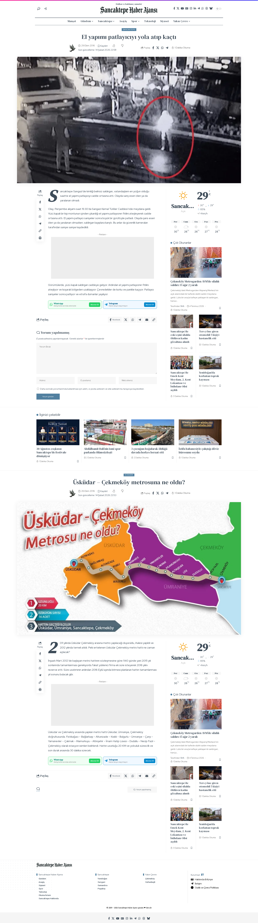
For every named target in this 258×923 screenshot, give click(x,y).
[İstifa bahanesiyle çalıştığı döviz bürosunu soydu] (200, 432)
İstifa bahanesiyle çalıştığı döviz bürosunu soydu (199, 450)
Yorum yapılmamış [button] (143, 789)
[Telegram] (199, 8)
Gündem (129, 475)
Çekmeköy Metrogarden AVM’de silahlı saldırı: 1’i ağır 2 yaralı (195, 283)
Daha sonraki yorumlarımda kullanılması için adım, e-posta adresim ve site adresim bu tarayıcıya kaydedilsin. (92, 388)
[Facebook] (174, 8)
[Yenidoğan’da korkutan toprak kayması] (210, 362)
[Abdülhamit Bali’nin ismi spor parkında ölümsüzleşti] (105, 432)
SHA (182, 306)
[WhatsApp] (203, 8)
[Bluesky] (211, 8)
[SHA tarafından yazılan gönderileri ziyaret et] (72, 47)
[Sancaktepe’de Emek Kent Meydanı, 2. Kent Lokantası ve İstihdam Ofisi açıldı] (182, 362)
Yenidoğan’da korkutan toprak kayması (209, 376)
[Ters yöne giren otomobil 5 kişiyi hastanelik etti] (210, 321)
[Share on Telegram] (167, 47)
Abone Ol (94, 304)
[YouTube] (182, 8)
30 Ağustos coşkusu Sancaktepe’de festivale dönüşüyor (51, 452)
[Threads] (207, 8)
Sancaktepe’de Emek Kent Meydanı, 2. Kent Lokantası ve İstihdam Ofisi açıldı (181, 381)
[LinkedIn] (195, 8)
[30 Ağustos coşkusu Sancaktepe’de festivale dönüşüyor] (57, 432)
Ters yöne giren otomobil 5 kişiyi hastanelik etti (209, 335)
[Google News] (187, 8)
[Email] (147, 320)
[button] (38, 8)
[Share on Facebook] (153, 47)
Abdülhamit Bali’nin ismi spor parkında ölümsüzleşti (102, 450)
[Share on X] (158, 47)
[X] (178, 8)
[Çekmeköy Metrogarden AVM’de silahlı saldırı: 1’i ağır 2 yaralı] (196, 262)
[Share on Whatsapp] (162, 47)
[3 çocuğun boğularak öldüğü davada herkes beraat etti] (152, 432)
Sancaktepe (129, 29)
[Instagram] (191, 8)
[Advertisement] (102, 258)
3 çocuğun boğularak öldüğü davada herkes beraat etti (149, 450)
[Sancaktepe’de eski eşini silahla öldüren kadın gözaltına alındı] (182, 321)
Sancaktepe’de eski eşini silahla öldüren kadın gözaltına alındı (180, 337)
